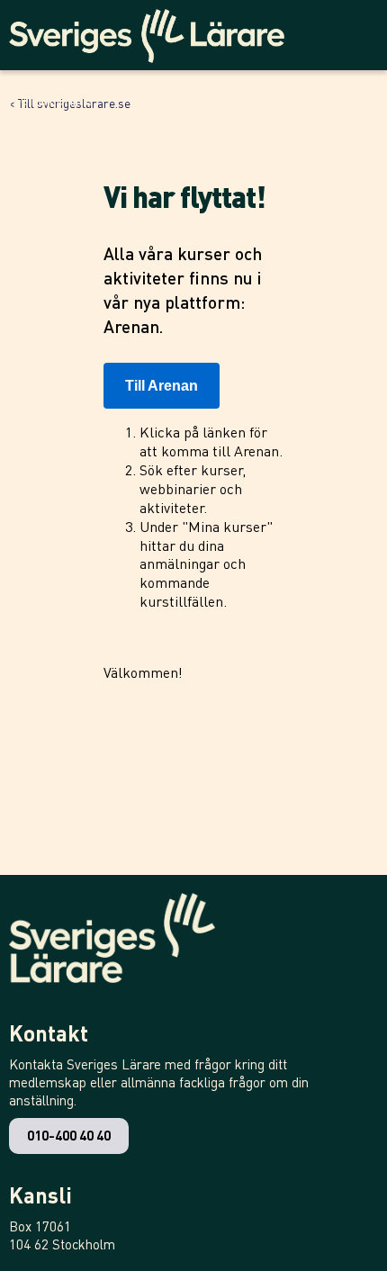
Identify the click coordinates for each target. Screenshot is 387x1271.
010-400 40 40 (69, 1135)
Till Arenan (161, 385)
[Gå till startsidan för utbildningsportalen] (153, 31)
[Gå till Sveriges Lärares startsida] (112, 947)
